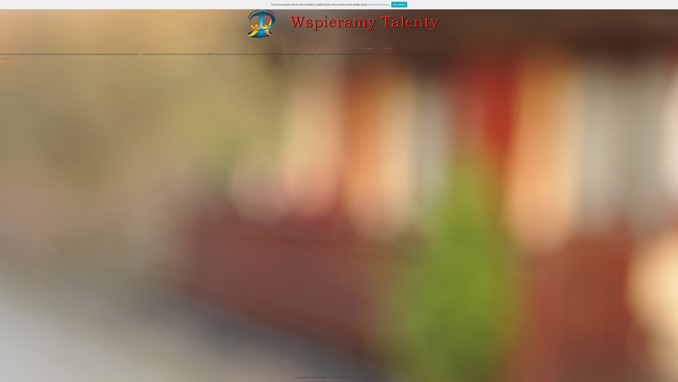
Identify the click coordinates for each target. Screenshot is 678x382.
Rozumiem (399, 4)
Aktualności (292, 48)
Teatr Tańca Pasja (340, 48)
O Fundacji (367, 48)
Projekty (314, 48)
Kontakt (388, 48)
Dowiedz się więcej (378, 4)
